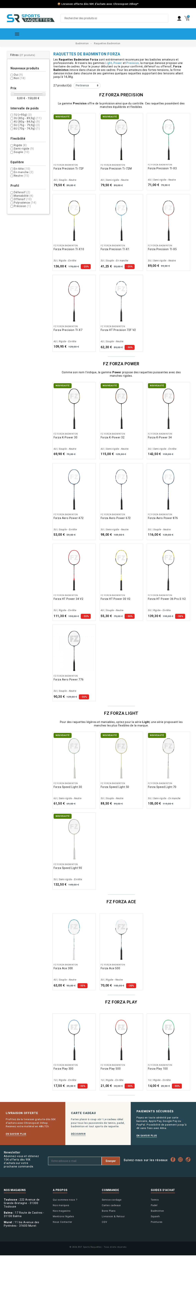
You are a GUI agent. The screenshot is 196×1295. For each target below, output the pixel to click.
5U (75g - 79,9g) (27, 125)
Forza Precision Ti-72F (69, 168)
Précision (22, 206)
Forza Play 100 (158, 1068)
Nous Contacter (62, 1222)
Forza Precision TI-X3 (162, 168)
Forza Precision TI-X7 (68, 330)
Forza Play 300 (64, 1068)
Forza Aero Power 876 (163, 518)
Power (118, 63)
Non (19, 78)
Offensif (23, 199)
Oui (18, 74)
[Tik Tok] (189, 1159)
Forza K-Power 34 (160, 437)
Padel (154, 1205)
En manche (23, 172)
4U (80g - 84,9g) (27, 121)
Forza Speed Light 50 (115, 786)
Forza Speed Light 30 (68, 786)
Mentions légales (63, 1216)
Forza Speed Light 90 (68, 867)
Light (108, 63)
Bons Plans (109, 1210)
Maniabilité (23, 195)
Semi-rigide (24, 148)
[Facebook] (174, 1159)
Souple (21, 152)
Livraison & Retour (113, 1216)
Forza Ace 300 (63, 968)
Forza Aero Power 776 (69, 679)
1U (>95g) (23, 114)
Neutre (21, 175)
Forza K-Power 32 (113, 437)
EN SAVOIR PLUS (16, 1134)
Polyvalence (25, 202)
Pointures (157, 1222)
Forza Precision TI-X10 (69, 249)
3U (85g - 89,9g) (28, 118)
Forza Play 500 (111, 1068)
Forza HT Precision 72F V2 (118, 330)
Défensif (22, 192)
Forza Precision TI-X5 (162, 249)
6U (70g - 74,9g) (27, 128)
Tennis (155, 1199)
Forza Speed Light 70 (162, 786)
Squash (155, 1216)
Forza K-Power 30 (66, 437)
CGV (104, 1222)
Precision (132, 63)
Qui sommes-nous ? (65, 1199)
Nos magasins (62, 1210)
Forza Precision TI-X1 (115, 249)
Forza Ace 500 (110, 968)
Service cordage (112, 1199)
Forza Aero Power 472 (69, 518)
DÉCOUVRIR (78, 1134)
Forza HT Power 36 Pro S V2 (167, 598)
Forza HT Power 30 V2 (116, 598)
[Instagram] (181, 1159)
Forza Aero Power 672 (116, 518)
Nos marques (61, 1205)
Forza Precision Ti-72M (116, 168)
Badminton (157, 1210)
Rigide (20, 145)
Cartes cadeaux (111, 1205)
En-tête (22, 168)
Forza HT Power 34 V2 (68, 598)
